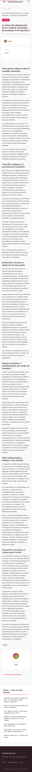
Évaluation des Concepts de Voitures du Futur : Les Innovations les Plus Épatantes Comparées (15, 699)
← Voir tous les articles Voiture (11, 674)
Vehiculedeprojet (15, 1)
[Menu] (28, 1)
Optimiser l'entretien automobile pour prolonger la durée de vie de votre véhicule (15, 718)
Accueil (4, 8)
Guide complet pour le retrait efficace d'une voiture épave (15, 725)
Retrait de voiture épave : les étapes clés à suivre (16, 736)
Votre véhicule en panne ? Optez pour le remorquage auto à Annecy (16, 712)
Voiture (9, 8)
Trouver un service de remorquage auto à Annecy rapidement (16, 706)
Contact (21, 762)
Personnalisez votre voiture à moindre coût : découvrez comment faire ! (15, 730)
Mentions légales (12, 762)
